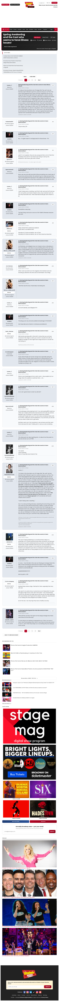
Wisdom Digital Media (26, 997)
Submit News (34, 995)
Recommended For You (8, 641)
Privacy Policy (44, 997)
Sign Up (48, 986)
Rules (55, 40)
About (19, 995)
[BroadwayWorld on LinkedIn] (30, 992)
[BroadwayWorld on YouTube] (40, 992)
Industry (19, 29)
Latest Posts (45, 37)
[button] (56, 29)
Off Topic (53, 37)
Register (45, 29)
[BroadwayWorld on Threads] (37, 992)
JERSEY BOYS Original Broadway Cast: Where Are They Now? (18, 897)
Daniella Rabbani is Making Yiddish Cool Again (23, 697)
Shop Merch (6, 4)
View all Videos (6, 703)
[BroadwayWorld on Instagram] (27, 992)
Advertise (14, 995)
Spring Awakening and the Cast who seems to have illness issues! (34, 85)
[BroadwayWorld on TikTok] (34, 992)
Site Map (45, 995)
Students (31, 29)
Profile (9, 231)
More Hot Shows (15, 821)
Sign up (52, 831)
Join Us (28, 995)
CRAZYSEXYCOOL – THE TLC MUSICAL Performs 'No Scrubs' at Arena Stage (30, 692)
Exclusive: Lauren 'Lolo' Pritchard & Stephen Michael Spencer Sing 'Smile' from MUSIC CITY (33, 682)
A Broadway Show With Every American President (15, 955)
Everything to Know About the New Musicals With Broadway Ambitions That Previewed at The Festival (29, 926)
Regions (40, 995)
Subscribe (32, 76)
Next (39, 80)
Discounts (43, 821)
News (11, 29)
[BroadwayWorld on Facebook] (24, 992)
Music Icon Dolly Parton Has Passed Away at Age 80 (16, 868)
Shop (35, 29)
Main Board (37, 37)
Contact (23, 995)
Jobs (27, 29)
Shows (15, 29)
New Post (34, 40)
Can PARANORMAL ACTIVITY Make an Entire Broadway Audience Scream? (30, 687)
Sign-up (48, 2)
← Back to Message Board (10, 46)
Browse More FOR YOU (28, 678)
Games (39, 29)
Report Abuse (48, 40)
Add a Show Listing (15, 4)
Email (25, 76)
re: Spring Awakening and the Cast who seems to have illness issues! (33, 121)
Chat (24, 29)
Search (40, 40)
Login (51, 29)
